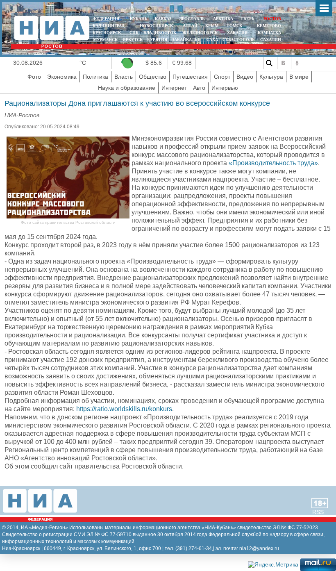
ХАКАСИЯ (236, 32)
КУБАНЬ (139, 18)
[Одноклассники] (297, 63)
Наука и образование (126, 87)
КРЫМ (211, 25)
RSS (318, 512)
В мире (299, 76)
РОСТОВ (272, 18)
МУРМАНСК (105, 39)
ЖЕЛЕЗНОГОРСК (200, 32)
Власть (123, 76)
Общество (152, 76)
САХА (212, 39)
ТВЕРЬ (247, 18)
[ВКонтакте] (283, 63)
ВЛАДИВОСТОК (159, 32)
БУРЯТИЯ (157, 39)
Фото (34, 76)
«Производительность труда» (273, 162)
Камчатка (269, 32)
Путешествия (190, 76)
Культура (271, 76)
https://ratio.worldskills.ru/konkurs (124, 408)
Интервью (224, 87)
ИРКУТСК (133, 39)
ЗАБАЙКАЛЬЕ (187, 39)
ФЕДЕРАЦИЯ (106, 18)
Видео (244, 76)
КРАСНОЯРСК (107, 32)
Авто (199, 87)
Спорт (222, 76)
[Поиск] (269, 63)
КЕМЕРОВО (269, 25)
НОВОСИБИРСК (156, 25)
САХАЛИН (270, 39)
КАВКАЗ (163, 18)
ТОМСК (236, 25)
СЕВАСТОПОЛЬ (238, 39)
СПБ (133, 32)
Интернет (174, 87)
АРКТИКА (223, 18)
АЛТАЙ (190, 25)
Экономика (62, 76)
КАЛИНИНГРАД (109, 25)
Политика (95, 76)
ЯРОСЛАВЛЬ (192, 18)
